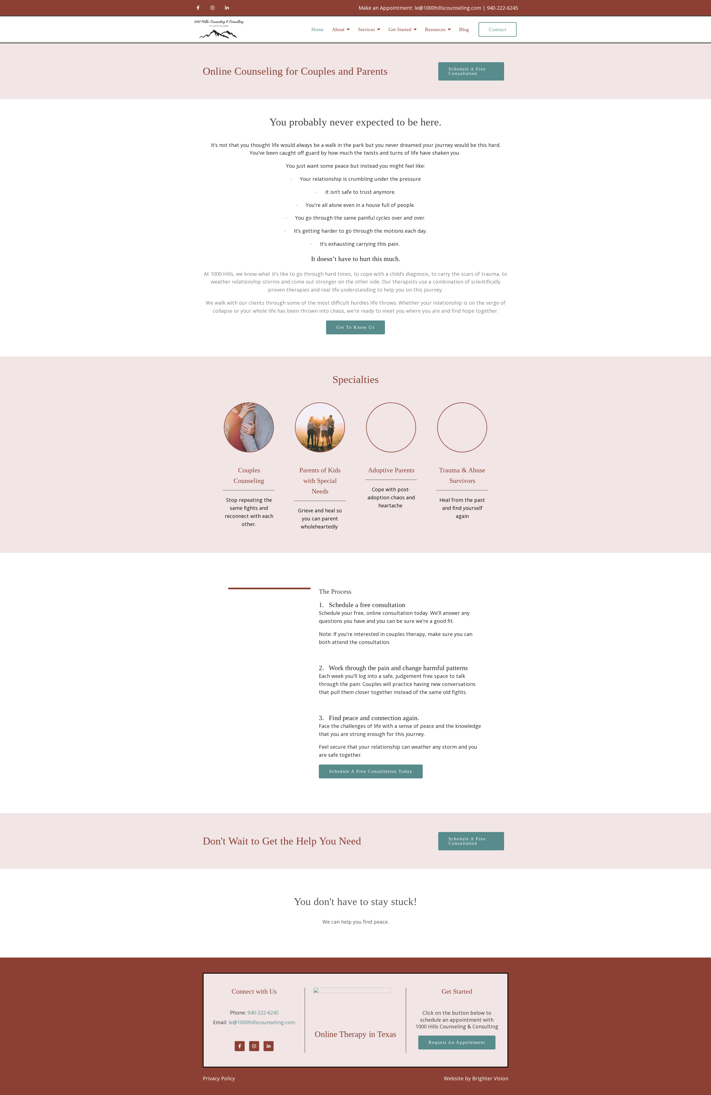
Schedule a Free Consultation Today (370, 771)
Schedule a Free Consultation (467, 71)
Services (366, 29)
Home (317, 29)
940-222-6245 (263, 1012)
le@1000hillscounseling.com (262, 1022)
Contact (497, 29)
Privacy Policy (219, 1078)
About (338, 29)
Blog (464, 29)
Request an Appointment (457, 1042)
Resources (435, 29)
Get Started (400, 29)
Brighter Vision (490, 1078)
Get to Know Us (355, 327)
